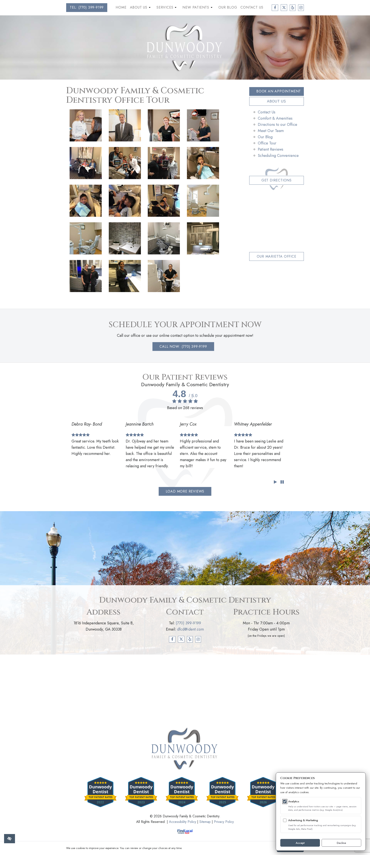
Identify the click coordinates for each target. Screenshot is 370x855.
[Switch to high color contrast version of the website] (9, 838)
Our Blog (227, 7)
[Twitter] (181, 639)
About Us (141, 8)
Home (121, 7)
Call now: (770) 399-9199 (183, 346)
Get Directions (276, 180)
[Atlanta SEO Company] (185, 831)
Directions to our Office (277, 124)
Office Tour (267, 143)
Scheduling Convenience (278, 155)
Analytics (293, 801)
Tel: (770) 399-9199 (87, 7)
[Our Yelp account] (292, 7)
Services (167, 8)
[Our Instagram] (301, 7)
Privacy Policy (224, 821)
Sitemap (205, 821)
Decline (341, 843)
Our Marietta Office (276, 256)
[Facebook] (172, 639)
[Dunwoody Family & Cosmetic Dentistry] (185, 47)
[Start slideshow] (275, 482)
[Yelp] (190, 639)
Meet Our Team (271, 131)
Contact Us (251, 7)
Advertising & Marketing (303, 820)
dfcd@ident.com (190, 629)
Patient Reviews (270, 149)
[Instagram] (198, 639)
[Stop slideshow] (282, 482)
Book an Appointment (278, 91)
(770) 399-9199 (188, 623)
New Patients (197, 8)
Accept (300, 843)
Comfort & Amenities (275, 118)
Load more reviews (185, 491)
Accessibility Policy (182, 821)
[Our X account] (284, 7)
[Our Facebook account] (275, 7)
